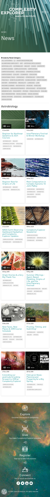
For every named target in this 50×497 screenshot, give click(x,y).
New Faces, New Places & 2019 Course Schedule (12, 329)
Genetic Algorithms (17, 80)
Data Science (20, 71)
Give (25, 434)
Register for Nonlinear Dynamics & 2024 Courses (12, 136)
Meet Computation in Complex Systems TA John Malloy (36, 184)
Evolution (40, 77)
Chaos (33, 66)
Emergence (20, 77)
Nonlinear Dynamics (18, 88)
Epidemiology (30, 77)
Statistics (17, 96)
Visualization (6, 99)
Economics (24, 74)
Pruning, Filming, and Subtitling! (36, 328)
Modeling (37, 85)
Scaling (44, 91)
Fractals (5, 80)
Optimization (41, 88)
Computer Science (8, 71)
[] (14, 60)
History (4, 83)
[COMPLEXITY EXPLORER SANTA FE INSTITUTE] (18, 11)
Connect (25, 475)
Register (25, 455)
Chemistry (41, 66)
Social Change (21, 94)
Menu (46, 12)
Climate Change (7, 69)
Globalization (30, 80)
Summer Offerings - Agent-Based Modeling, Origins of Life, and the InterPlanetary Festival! (36, 280)
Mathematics (20, 85)
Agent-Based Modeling (24, 60)
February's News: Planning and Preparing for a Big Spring (35, 378)
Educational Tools (8, 77)
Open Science (30, 88)
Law (37, 83)
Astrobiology (18, 66)
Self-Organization (8, 94)
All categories (7, 60)
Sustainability (28, 96)
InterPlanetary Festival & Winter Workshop (37, 135)
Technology (39, 96)
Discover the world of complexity (25, 417)
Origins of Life (7, 91)
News (3, 32)
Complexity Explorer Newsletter (36, 231)
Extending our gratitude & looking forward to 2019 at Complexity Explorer (11, 378)
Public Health (35, 91)
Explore (25, 414)
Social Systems (7, 96)
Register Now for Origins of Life (10, 183)
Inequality (22, 83)
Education (33, 74)
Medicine (30, 85)
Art (21, 63)
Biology (27, 66)
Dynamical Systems (33, 71)
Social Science (33, 94)
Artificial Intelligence (32, 63)
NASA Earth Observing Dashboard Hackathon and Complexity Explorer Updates (12, 233)
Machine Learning (8, 85)
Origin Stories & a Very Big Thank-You (12, 276)
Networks (5, 88)
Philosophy (17, 91)
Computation (32, 69)
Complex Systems (20, 69)
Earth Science (7, 74)
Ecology (16, 74)
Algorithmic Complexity (10, 63)
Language (31, 83)
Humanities (13, 83)
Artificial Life (7, 66)
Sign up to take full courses (25, 459)
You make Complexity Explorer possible (25, 438)
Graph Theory (42, 80)
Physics (25, 91)
